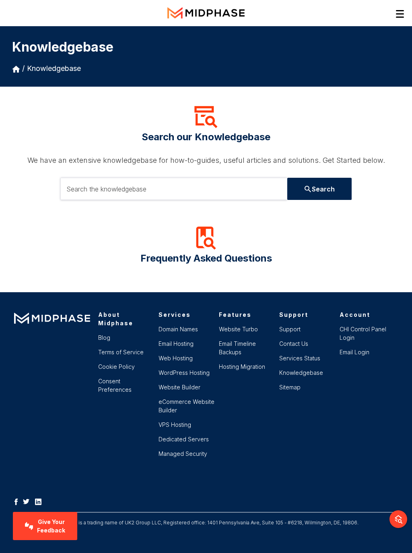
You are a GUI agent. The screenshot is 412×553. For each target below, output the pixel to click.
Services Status (299, 358)
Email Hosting (176, 343)
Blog (104, 337)
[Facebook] (18, 501)
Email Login (354, 352)
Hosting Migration (242, 366)
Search (323, 189)
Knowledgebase (54, 68)
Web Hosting (176, 358)
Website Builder (179, 387)
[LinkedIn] (40, 501)
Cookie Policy (116, 366)
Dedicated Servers (184, 439)
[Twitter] (28, 501)
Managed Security (183, 453)
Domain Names (178, 329)
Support (290, 329)
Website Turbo (238, 329)
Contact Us (293, 343)
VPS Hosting (175, 424)
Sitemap (290, 387)
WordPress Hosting (184, 372)
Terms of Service (121, 352)
